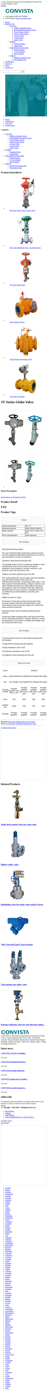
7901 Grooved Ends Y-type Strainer (17, 944)
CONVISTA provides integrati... (13, 1071)
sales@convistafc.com (23, 18)
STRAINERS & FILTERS (19, 48)
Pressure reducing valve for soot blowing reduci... (23, 1024)
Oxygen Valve (19, 36)
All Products (9, 121)
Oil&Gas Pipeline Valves (22, 28)
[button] (23, 519)
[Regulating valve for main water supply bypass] (17, 900)
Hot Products (9, 1111)
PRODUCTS (10, 24)
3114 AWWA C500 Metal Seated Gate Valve (20, 724)
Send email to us (6, 497)
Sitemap (8, 1113)
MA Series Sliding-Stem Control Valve (21, 722)
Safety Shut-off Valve (17, 322)
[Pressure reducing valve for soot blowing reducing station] (17, 1020)
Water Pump (18, 46)
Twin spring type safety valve (14, 984)
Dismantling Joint (20, 60)
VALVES (13, 26)
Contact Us (9, 68)
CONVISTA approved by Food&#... (14, 1079)
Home (7, 22)
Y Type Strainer (19, 52)
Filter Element (19, 54)
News (7, 66)
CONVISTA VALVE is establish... (13, 1053)
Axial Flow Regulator (17, 397)
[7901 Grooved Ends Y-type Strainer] (17, 940)
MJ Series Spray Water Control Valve (22, 210)
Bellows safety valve (10, 864)
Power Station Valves (21, 32)
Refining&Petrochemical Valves (25, 30)
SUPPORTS (9, 62)
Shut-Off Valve (28, 1117)
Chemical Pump (19, 44)
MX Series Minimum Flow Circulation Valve (25, 248)
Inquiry (3, 1105)
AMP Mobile (9, 1115)
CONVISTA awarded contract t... (13, 1088)
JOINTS (13, 56)
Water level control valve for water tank (18, 824)
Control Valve (19, 38)
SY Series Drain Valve (17, 285)
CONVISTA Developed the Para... (13, 1062)
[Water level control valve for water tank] (17, 820)
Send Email (5, 1123)
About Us (8, 64)
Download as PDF (19, 497)
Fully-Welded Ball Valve (13, 1117)
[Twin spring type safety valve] (17, 980)
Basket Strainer (19, 50)
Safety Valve (18, 40)
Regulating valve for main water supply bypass (22, 904)
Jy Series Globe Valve (8, 728)
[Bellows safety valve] (17, 860)
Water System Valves (21, 34)
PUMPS (12, 42)
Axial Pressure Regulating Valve (21, 359)
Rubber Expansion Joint (22, 58)
